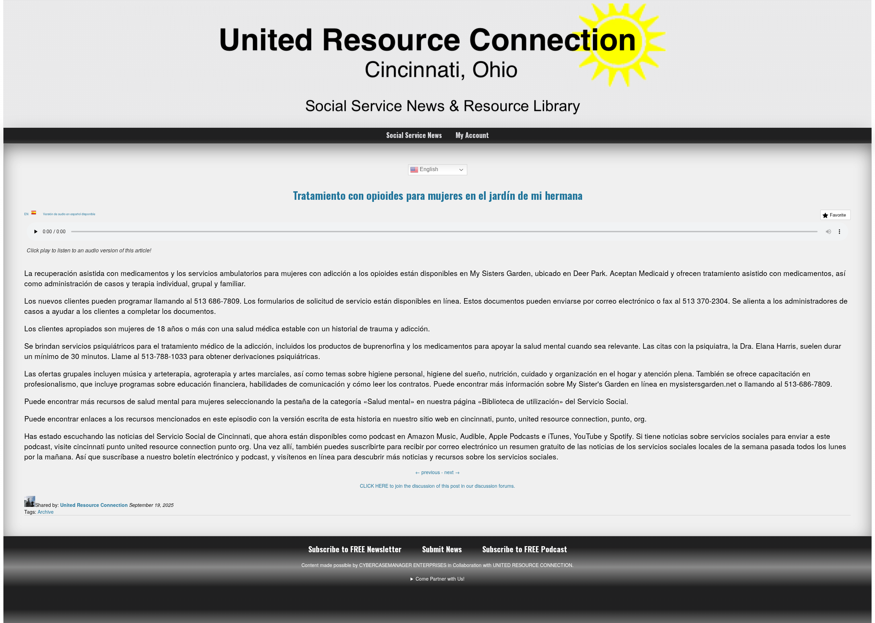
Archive (46, 511)
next (452, 472)
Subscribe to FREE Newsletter (355, 549)
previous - (429, 472)
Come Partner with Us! (440, 578)
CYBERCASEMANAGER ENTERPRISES (402, 565)
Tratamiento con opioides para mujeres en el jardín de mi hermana (437, 195)
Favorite (838, 215)
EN (27, 214)
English (428, 169)
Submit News (442, 549)
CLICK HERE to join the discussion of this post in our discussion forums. (437, 485)
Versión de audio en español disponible (70, 214)
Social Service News (414, 135)
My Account (472, 135)
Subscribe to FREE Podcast (524, 549)
